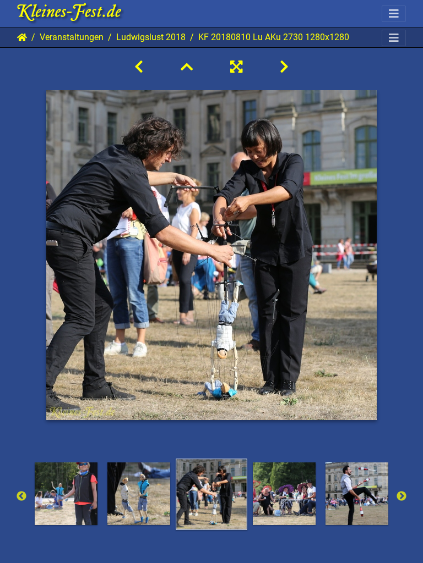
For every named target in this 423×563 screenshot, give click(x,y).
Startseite (22, 37)
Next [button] (401, 496)
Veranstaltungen (72, 37)
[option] (66, 494)
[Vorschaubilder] (186, 67)
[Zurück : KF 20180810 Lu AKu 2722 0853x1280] (138, 67)
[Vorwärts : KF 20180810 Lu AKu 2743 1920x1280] (284, 67)
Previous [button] (21, 496)
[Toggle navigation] (394, 13)
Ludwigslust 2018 (151, 37)
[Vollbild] (236, 67)
